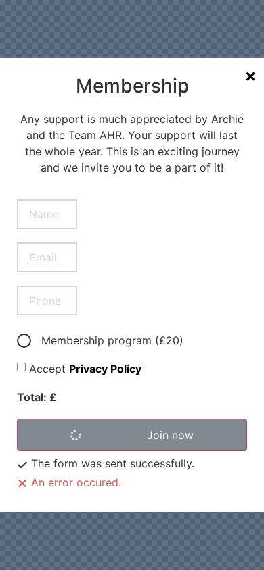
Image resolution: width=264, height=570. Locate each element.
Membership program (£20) (112, 340)
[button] (132, 435)
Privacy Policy (105, 368)
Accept (85, 368)
